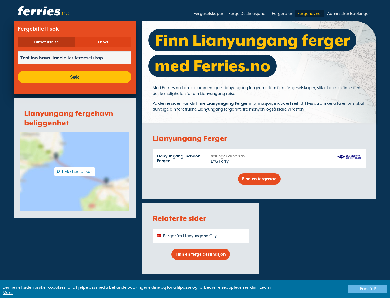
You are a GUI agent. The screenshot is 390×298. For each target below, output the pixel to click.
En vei (103, 42)
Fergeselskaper (208, 13)
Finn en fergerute (259, 179)
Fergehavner (309, 13)
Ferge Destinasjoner (247, 13)
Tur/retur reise (46, 42)
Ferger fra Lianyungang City (190, 236)
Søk (74, 77)
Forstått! (368, 288)
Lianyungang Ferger (227, 103)
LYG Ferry (220, 161)
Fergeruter (282, 13)
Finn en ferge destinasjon (201, 254)
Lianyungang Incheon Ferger (179, 158)
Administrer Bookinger (348, 13)
